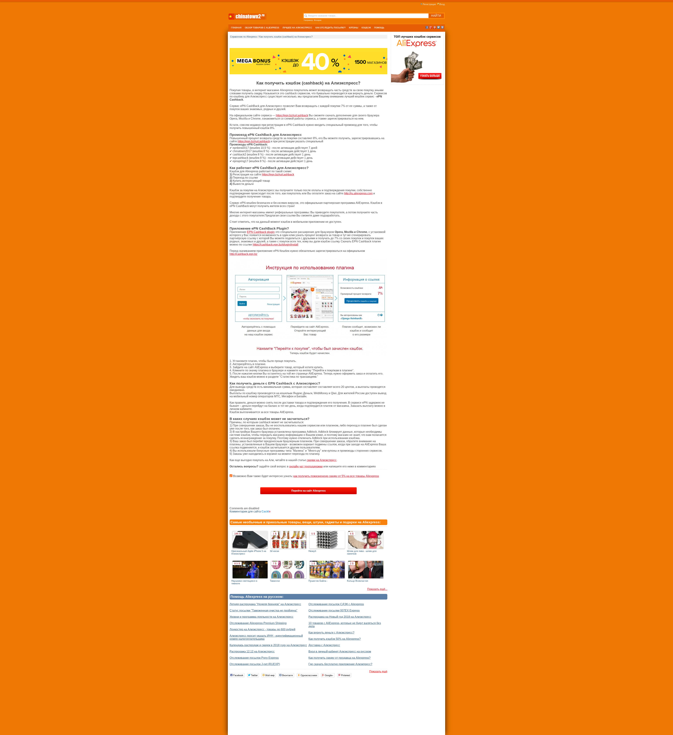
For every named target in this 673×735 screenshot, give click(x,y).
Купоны (353, 27)
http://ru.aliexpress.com (358, 193)
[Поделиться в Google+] (430, 27)
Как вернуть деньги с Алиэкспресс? (331, 632)
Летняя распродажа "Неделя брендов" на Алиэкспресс (265, 604)
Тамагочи (275, 581)
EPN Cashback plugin (261, 231)
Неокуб (312, 551)
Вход (442, 4)
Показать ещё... (377, 589)
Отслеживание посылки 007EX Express (334, 610)
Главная (236, 27)
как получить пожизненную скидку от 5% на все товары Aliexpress (336, 476)
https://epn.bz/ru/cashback (292, 115)
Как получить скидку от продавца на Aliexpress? (339, 657)
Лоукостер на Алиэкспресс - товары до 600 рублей (262, 629)
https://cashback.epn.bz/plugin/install (275, 244)
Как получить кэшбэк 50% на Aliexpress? (334, 638)
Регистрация (429, 4)
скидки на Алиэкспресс (321, 460)
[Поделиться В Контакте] (442, 27)
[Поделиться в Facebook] (427, 27)
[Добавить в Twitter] (438, 27)
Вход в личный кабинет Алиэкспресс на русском (339, 651)
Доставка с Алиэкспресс (324, 645)
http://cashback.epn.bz (243, 254)
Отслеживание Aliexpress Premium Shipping (258, 623)
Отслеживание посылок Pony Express (254, 657)
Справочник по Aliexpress (243, 36)
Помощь (379, 27)
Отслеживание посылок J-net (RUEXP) (255, 664)
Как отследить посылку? (330, 27)
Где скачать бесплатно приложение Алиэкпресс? (340, 664)
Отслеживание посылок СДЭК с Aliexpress (336, 604)
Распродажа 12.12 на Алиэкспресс (252, 651)
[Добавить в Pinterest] (434, 27)
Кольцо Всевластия (357, 581)
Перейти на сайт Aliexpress (308, 490)
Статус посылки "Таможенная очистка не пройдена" (263, 610)
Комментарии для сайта (250, 511)
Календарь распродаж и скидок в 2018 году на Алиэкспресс (268, 645)
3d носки (274, 551)
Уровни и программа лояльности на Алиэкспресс (261, 616)
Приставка (318, 20)
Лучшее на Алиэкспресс (297, 27)
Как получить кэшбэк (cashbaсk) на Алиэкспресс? (285, 36)
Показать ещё (378, 671)
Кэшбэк (366, 27)
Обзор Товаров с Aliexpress (262, 27)
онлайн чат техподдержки (306, 466)
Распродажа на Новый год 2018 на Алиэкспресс (339, 616)
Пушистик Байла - (318, 581)
